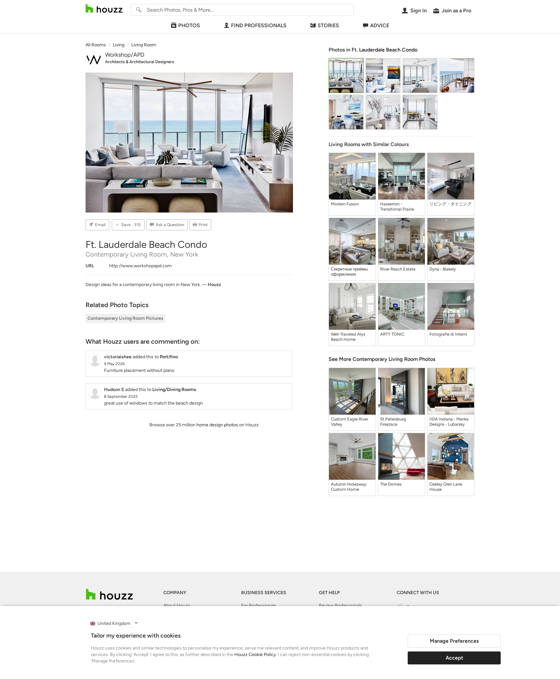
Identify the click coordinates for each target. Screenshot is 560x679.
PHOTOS (189, 25)
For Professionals (258, 605)
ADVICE (379, 25)
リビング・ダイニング (450, 203)
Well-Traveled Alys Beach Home (348, 337)
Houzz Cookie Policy (255, 654)
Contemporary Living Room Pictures (125, 318)
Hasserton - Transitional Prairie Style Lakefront (397, 206)
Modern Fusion (345, 203)
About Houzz (176, 605)
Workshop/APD (124, 54)
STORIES (328, 25)
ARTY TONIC (392, 334)
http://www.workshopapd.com (140, 266)
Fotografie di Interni (448, 334)
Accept (454, 658)
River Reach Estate (397, 269)
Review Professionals (340, 605)
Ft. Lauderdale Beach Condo (384, 50)
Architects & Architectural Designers (139, 61)
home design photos (217, 425)
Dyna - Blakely (442, 269)
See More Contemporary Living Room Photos (382, 359)
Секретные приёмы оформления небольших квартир (350, 272)
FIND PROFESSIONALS (258, 25)
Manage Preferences (454, 641)
